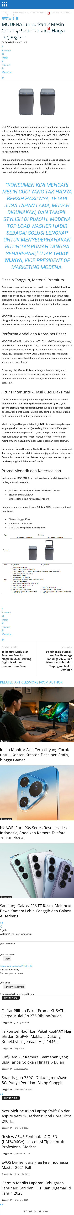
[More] (37, 78)
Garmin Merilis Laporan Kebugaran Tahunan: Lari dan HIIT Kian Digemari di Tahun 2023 (37, 1188)
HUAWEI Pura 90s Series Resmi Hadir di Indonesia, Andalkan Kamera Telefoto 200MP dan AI (35, 832)
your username (7, 943)
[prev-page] (1, 923)
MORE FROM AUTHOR (46, 682)
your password (7, 954)
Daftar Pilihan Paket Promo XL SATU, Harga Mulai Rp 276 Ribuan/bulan (34, 1013)
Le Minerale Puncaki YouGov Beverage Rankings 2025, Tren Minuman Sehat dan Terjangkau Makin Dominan (59, 660)
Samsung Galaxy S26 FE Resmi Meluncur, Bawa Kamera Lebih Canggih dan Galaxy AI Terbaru (36, 910)
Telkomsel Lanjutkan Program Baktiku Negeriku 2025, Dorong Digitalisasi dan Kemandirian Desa (16, 659)
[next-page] (2, 923)
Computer (5, 741)
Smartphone (6, 819)
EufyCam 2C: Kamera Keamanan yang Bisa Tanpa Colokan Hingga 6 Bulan (35, 1059)
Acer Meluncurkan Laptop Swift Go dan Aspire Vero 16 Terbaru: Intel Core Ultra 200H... (36, 1116)
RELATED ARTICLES (14, 682)
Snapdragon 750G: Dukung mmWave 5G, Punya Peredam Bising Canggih (34, 1080)
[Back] (1, 926)
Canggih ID (9, 42)
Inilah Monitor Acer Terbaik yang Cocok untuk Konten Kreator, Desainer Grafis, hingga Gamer (34, 754)
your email (5, 982)
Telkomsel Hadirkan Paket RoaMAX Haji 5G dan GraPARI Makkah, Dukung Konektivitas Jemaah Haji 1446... (36, 1036)
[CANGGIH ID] (37, 32)
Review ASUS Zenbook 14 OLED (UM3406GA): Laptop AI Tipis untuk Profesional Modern (33, 1141)
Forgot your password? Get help (16, 966)
